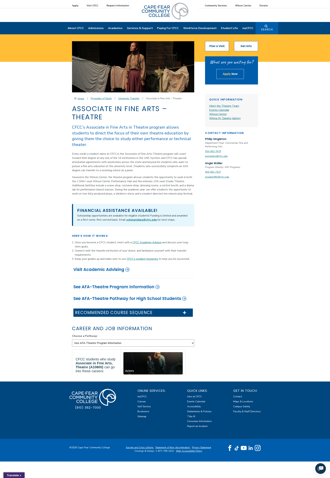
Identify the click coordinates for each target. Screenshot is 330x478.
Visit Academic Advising (98, 269)
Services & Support (140, 28)
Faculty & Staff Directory (247, 411)
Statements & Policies (199, 411)
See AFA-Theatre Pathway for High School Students (127, 298)
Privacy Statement (201, 447)
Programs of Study (101, 98)
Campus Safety (241, 406)
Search (267, 29)
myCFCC (247, 28)
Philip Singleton (215, 139)
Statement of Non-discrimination (173, 447)
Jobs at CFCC (194, 396)
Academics (115, 28)
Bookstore (143, 411)
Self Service (144, 406)
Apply (75, 5)
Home (81, 98)
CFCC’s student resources (143, 259)
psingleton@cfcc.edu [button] (216, 156)
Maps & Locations (243, 401)
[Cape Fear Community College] (165, 11)
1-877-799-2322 (165, 451)
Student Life (229, 28)
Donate (264, 5)
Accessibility (194, 406)
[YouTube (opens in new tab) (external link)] (244, 448)
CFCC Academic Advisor (147, 242)
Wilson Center (243, 5)
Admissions (96, 28)
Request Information (118, 5)
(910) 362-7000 (88, 407)
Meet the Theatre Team (224, 106)
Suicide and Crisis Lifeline (140, 447)
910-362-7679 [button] (213, 151)
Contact (237, 396)
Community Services (216, 5)
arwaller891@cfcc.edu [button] (217, 177)
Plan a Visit (217, 46)
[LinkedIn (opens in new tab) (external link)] (250, 448)
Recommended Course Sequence (114, 312)
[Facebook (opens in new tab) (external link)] (230, 448)
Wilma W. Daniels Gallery (225, 118)
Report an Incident (197, 426)
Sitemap (142, 416)
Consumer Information (199, 421)
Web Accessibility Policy (189, 451)
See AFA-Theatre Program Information (113, 287)
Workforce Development (200, 28)
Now (230, 74)
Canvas (142, 401)
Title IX (191, 416)
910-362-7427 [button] (213, 172)
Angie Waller (214, 163)
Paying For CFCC (168, 28)
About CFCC (76, 28)
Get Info (246, 46)
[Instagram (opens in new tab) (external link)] (258, 448)
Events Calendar (219, 110)
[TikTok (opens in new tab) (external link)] (236, 448)
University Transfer (128, 98)
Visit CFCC (92, 5)
